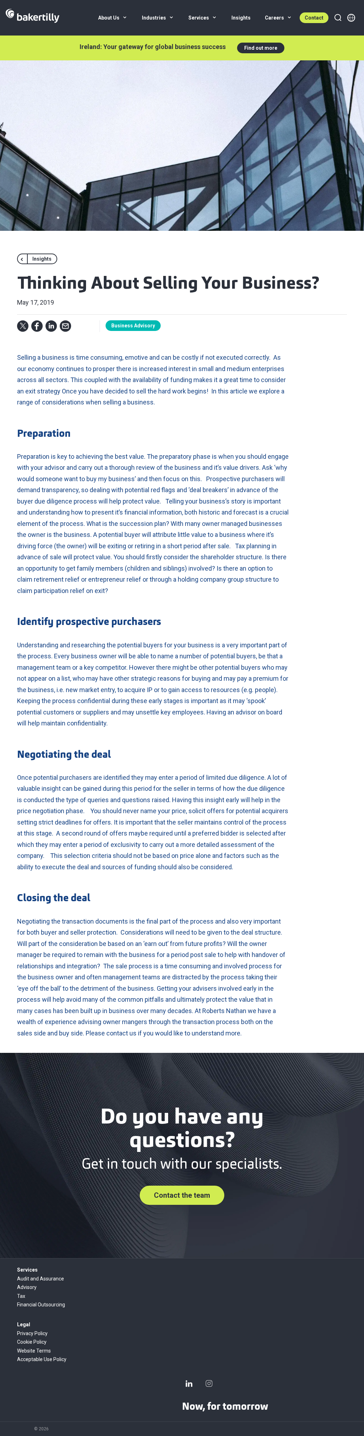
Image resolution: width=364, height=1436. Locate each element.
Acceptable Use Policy (41, 1359)
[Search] (337, 17)
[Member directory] (351, 17)
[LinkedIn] (189, 1383)
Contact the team (182, 1195)
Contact (314, 18)
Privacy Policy (32, 1333)
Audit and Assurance (40, 1279)
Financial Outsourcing (41, 1304)
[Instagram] (209, 1383)
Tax (21, 1296)
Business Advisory (133, 325)
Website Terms (34, 1351)
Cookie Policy (32, 1342)
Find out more (260, 48)
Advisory (27, 1287)
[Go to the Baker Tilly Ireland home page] (32, 17)
